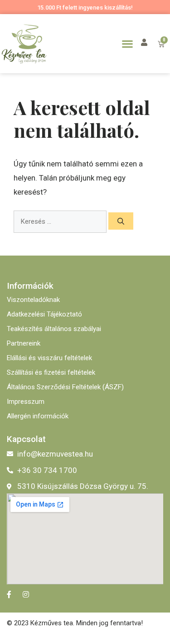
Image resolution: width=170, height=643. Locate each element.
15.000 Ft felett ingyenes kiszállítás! (85, 7)
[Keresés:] (61, 221)
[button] (127, 43)
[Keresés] (120, 221)
